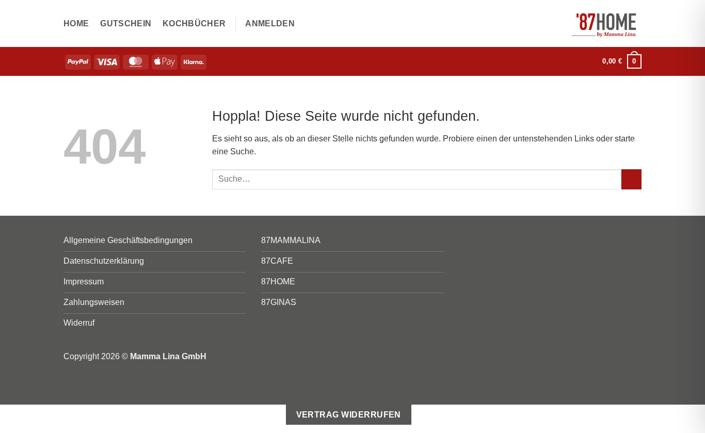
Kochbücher (194, 23)
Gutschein (125, 23)
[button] (270, 24)
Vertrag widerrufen (348, 414)
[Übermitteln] (631, 179)
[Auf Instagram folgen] (588, 61)
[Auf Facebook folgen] (575, 61)
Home (76, 23)
